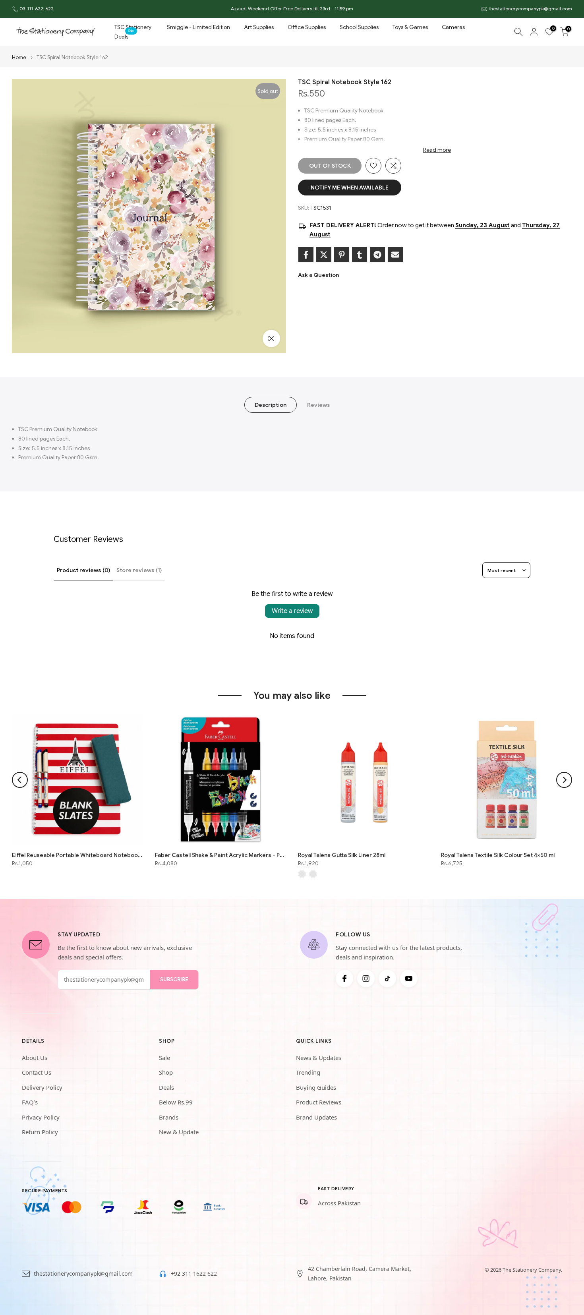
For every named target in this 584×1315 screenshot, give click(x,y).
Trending (308, 1072)
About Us (34, 1058)
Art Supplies (259, 27)
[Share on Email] (395, 255)
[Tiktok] (387, 978)
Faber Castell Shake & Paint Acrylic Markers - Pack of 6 (220, 855)
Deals (124, 36)
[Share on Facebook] (306, 255)
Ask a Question (318, 274)
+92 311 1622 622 (194, 1273)
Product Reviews (318, 1102)
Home (19, 57)
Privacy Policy (41, 1117)
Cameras (453, 27)
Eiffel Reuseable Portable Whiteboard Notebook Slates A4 (77, 855)
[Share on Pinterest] (342, 255)
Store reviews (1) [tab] (139, 570)
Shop (166, 1072)
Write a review (292, 611)
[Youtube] (409, 978)
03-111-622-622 (36, 9)
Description (270, 404)
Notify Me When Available (350, 187)
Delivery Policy (42, 1087)
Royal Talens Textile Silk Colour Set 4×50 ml (498, 855)
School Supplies (359, 27)
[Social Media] (344, 978)
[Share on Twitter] (324, 255)
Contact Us (36, 1072)
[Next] (564, 780)
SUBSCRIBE (174, 979)
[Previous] (20, 780)
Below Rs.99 (176, 1102)
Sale (164, 1058)
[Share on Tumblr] (359, 255)
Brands (168, 1117)
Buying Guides (316, 1087)
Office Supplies (307, 27)
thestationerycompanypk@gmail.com (530, 9)
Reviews (318, 404)
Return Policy (40, 1132)
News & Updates (318, 1058)
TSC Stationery (132, 27)
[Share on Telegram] (377, 255)
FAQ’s (30, 1102)
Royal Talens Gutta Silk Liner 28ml (341, 855)
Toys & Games (410, 27)
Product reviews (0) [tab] (83, 570)
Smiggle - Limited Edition (198, 27)
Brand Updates (316, 1117)
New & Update (179, 1132)
